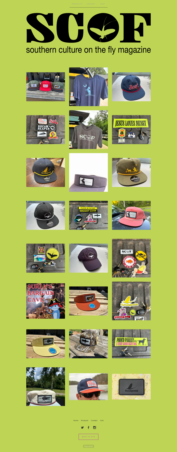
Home (75, 420)
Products (77, 4)
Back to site (88, 437)
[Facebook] (88, 427)
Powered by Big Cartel (88, 446)
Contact (91, 4)
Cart (102, 4)
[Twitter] (82, 427)
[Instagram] (94, 427)
